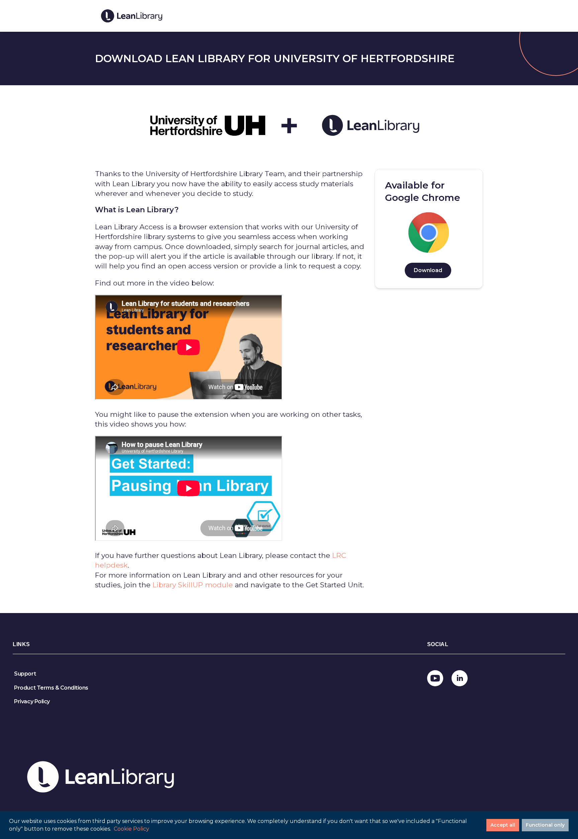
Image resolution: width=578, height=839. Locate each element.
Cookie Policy (131, 829)
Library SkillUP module (193, 585)
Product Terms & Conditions (51, 688)
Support (25, 674)
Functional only (545, 825)
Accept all (502, 825)
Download (428, 270)
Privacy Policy (32, 701)
